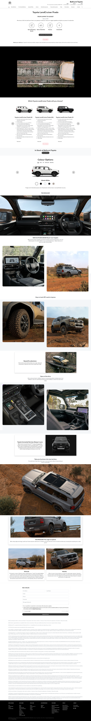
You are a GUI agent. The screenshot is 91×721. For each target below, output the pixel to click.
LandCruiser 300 (22, 715)
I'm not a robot (27, 611)
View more (18, 141)
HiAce (31, 708)
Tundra (31, 707)
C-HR (20, 709)
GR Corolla (43, 707)
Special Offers (30, 6)
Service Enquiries (66, 706)
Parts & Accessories (44, 6)
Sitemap (34, 717)
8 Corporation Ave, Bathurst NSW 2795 (55, 4)
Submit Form (45, 614)
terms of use (35, 607)
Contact (78, 6)
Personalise (67, 6)
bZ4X (20, 706)
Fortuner (20, 710)
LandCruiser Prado (22, 708)
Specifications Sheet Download (45, 34)
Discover (72, 6)
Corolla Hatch (10, 706)
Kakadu (52, 162)
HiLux (31, 705)
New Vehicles (13, 6)
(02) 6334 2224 (73, 4)
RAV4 (20, 705)
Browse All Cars (45, 152)
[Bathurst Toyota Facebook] (74, 708)
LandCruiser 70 (32, 706)
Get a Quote (45, 143)
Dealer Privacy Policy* (37, 608)
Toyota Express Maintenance (65, 709)
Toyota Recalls (65, 707)
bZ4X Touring (21, 707)
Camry (9, 707)
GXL (41, 162)
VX (43, 162)
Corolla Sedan (10, 708)
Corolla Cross (21, 712)
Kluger (20, 714)
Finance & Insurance (54, 6)
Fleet (61, 6)
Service (37, 6)
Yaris (9, 705)
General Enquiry (76, 706)
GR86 (42, 706)
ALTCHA (67, 611)
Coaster (31, 709)
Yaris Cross (21, 711)
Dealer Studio (14, 718)
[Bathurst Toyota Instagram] (75, 708)
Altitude (47, 162)
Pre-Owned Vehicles (22, 6)
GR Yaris (42, 705)
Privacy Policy (38, 717)
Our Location (75, 705)
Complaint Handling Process (49, 717)
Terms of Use (43, 717)
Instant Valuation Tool (55, 709)
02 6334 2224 (66, 4)
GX (38, 162)
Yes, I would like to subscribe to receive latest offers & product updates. (37, 605)
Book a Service (65, 705)
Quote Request (54, 710)
